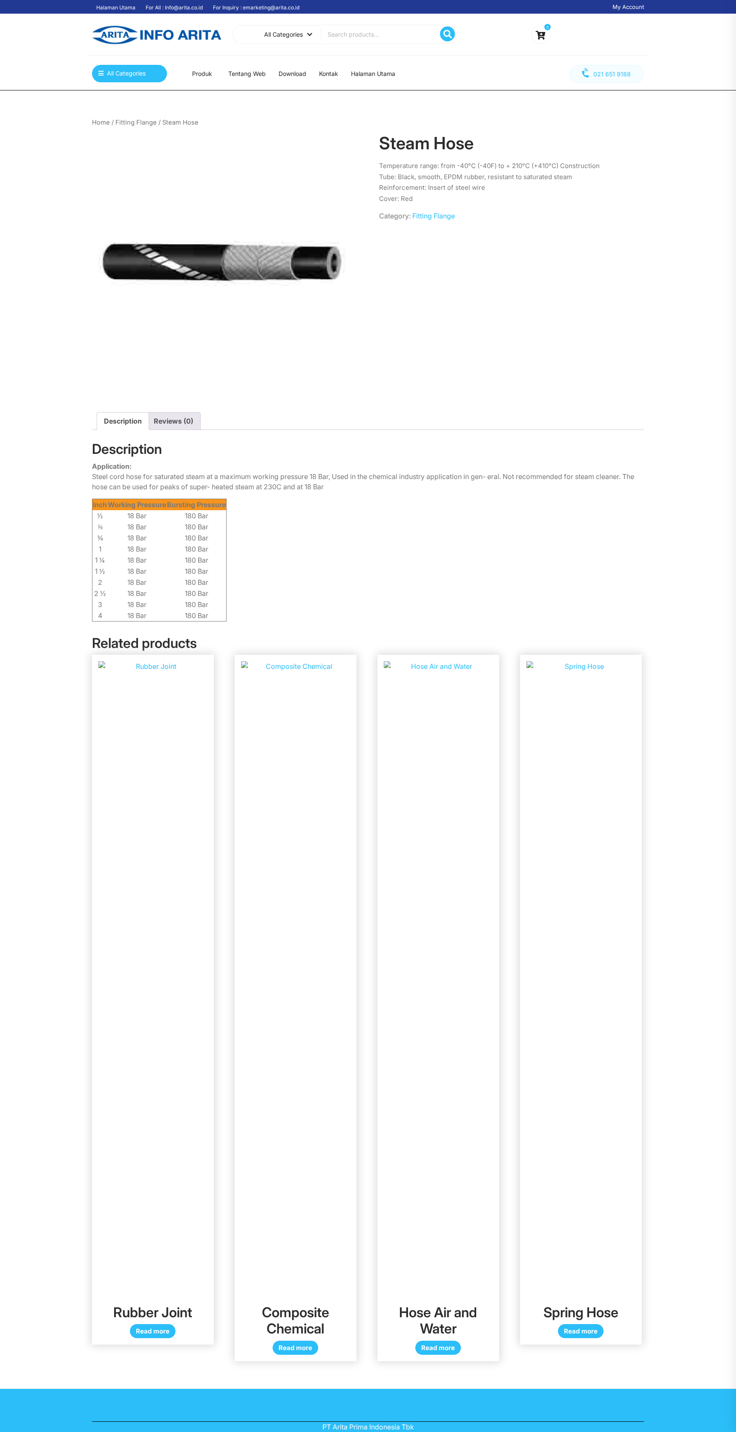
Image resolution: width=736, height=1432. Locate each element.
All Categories (283, 34)
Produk (202, 73)
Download (292, 73)
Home (101, 122)
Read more (153, 1331)
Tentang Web (247, 73)
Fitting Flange (136, 122)
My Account (628, 6)
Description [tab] (123, 421)
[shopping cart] (541, 36)
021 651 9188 (612, 74)
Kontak (328, 73)
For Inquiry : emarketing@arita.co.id (256, 7)
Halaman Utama (115, 7)
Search (447, 33)
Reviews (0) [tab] (173, 421)
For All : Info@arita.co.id (174, 7)
